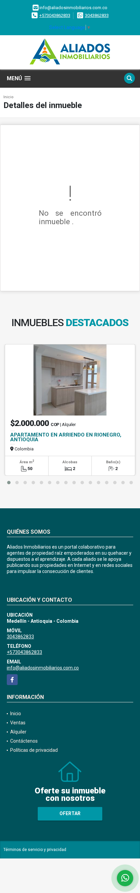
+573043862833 (54, 15)
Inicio (8, 97)
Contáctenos (24, 741)
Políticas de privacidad (34, 750)
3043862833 (97, 15)
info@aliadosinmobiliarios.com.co (43, 668)
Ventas (17, 722)
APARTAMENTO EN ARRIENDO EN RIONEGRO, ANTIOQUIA (65, 437)
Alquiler (18, 732)
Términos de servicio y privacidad (34, 849)
